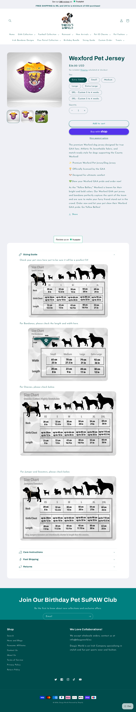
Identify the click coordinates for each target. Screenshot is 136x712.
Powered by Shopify (76, 702)
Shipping (84, 70)
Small (94, 80)
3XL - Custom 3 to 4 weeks (85, 99)
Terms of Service (15, 660)
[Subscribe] (90, 616)
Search (10, 636)
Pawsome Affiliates (16, 646)
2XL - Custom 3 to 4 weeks (85, 92)
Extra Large (91, 86)
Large (75, 86)
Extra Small (78, 80)
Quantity (73, 105)
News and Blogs (15, 641)
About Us (11, 655)
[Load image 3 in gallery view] (41, 116)
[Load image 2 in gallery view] (27, 116)
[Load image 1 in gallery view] (13, 116)
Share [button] (75, 214)
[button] (10, 21)
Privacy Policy (14, 665)
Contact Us (12, 650)
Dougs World (64, 702)
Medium (108, 80)
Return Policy (13, 670)
